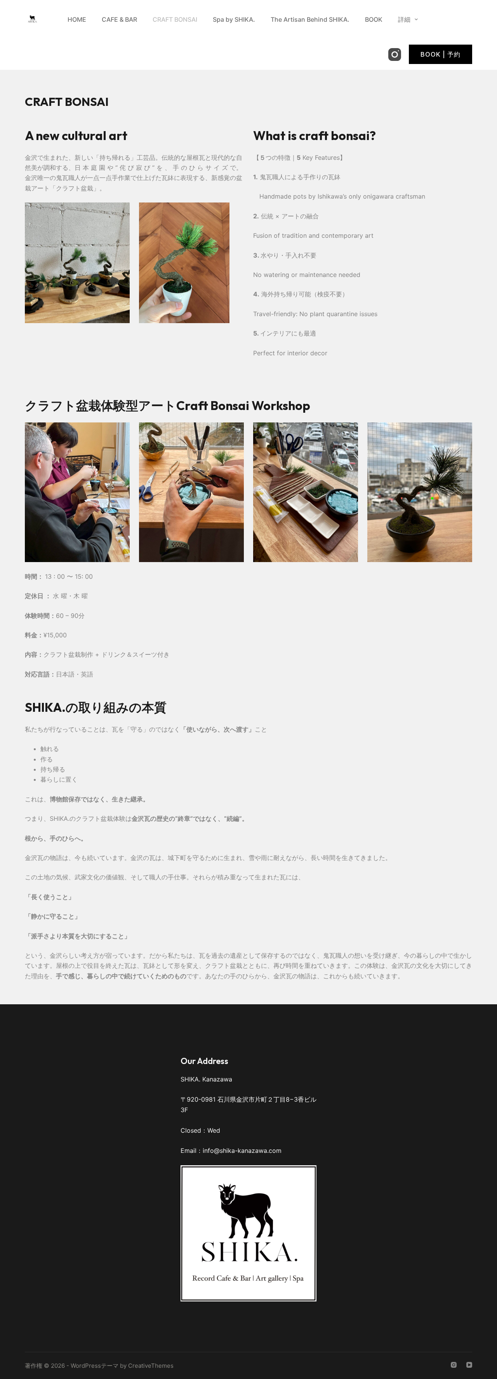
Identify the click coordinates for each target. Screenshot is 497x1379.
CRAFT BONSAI (175, 19)
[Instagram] (394, 54)
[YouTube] (469, 1365)
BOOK (373, 19)
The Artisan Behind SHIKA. (310, 19)
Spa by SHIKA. (234, 19)
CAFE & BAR (119, 19)
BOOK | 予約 (441, 54)
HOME (77, 19)
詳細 (404, 19)
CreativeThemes (151, 1365)
